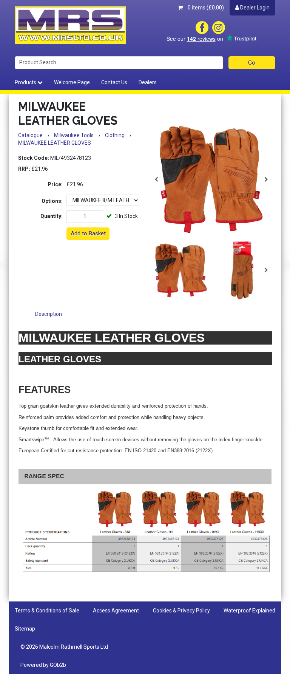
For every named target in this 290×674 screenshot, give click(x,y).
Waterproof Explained (249, 611)
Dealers (148, 82)
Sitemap (25, 629)
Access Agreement (116, 611)
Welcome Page (72, 82)
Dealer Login (254, 8)
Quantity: (51, 216)
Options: (52, 201)
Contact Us (114, 82)
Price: (55, 184)
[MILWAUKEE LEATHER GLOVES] (211, 179)
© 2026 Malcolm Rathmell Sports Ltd (64, 647)
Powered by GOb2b (43, 665)
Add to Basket (88, 233)
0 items (205, 8)
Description (48, 314)
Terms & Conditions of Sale (47, 611)
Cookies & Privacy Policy (181, 611)
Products (26, 82)
